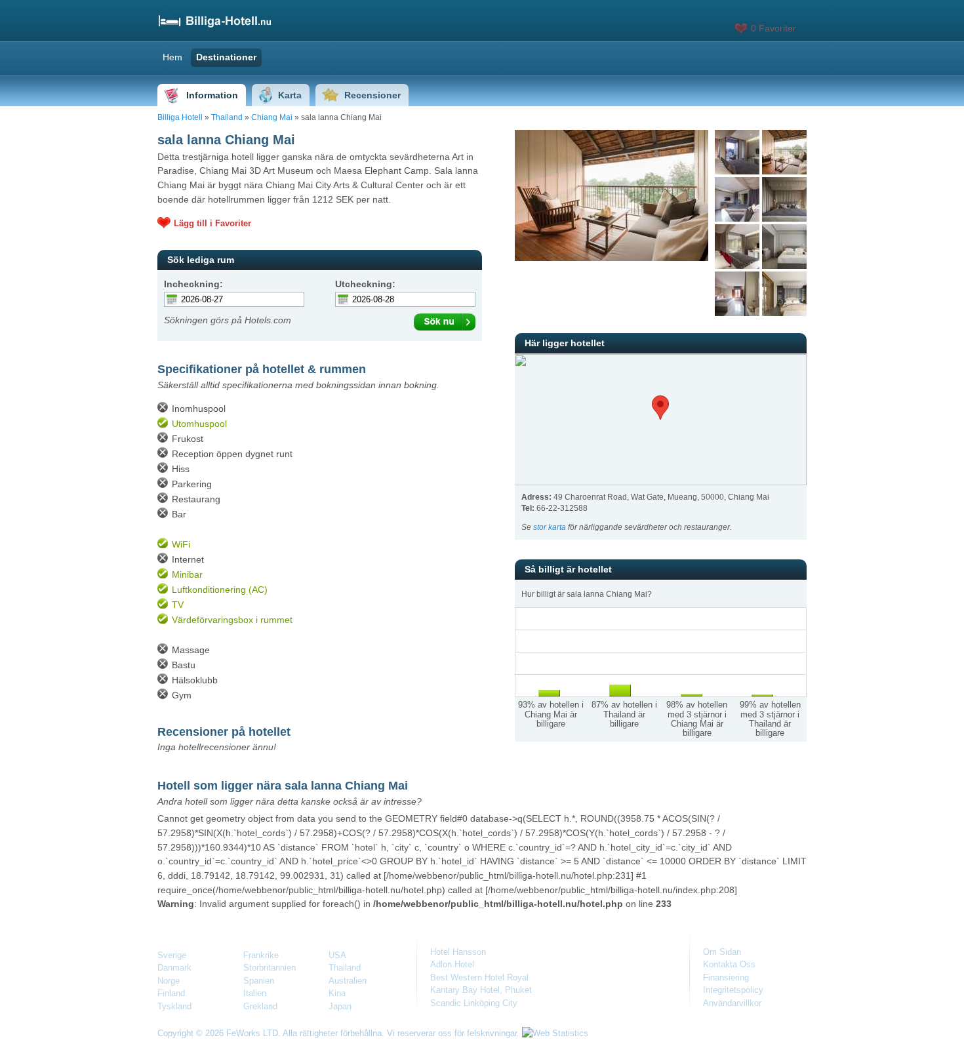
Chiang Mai (271, 117)
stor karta (549, 527)
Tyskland (174, 1006)
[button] (660, 407)
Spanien (258, 981)
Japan (340, 1006)
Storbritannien (269, 968)
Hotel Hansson (458, 952)
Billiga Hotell (180, 117)
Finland (171, 993)
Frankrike (261, 955)
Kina (337, 993)
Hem (172, 57)
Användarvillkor (732, 1003)
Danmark (174, 968)
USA (337, 955)
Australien (348, 981)
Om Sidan (722, 952)
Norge (168, 981)
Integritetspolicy (733, 990)
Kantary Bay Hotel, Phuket (481, 990)
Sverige (171, 955)
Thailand (227, 117)
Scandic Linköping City (473, 1003)
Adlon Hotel (452, 964)
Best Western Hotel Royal (479, 977)
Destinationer (226, 57)
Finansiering (726, 977)
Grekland (260, 1006)
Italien (254, 993)
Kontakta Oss (729, 964)
